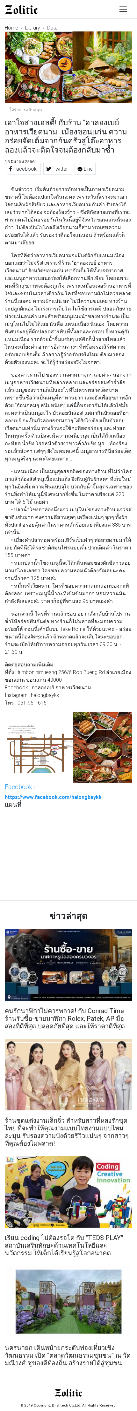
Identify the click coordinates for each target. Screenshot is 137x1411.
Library (32, 27)
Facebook (25, 169)
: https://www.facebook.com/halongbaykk (53, 791)
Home (11, 27)
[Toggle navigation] (123, 9)
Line (88, 169)
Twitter (60, 169)
